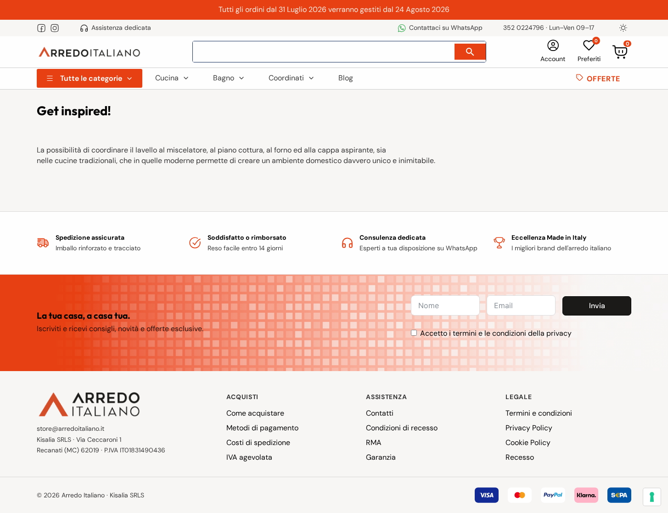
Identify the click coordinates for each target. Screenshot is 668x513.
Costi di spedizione (258, 442)
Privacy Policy (528, 428)
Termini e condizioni (538, 413)
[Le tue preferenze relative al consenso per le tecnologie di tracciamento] (652, 497)
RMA (374, 442)
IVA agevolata (249, 457)
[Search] (470, 52)
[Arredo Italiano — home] (89, 51)
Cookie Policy (527, 442)
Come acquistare (255, 413)
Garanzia (381, 457)
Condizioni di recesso (402, 428)
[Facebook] (41, 28)
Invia (597, 305)
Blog (345, 78)
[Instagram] (54, 28)
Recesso (519, 457)
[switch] (623, 28)
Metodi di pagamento (262, 428)
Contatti (379, 413)
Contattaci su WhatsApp (446, 27)
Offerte (603, 79)
